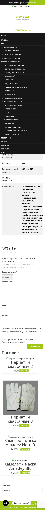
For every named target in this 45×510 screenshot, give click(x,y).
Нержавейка (10, 80)
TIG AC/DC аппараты (12, 54)
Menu (3, 35)
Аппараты (5, 43)
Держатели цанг (12, 134)
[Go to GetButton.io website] (6, 507)
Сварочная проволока (15, 69)
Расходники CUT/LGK (13, 102)
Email (5, 315)
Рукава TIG (9, 123)
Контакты (5, 149)
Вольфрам (9, 91)
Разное (4, 142)
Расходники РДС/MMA (13, 98)
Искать (6, 485)
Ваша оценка (9, 272)
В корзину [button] (24, 370)
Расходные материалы (14, 65)
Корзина (5, 145)
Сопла (7, 112)
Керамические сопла (14, 127)
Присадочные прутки (14, 73)
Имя (4, 305)
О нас (3, 152)
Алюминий (10, 76)
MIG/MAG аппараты (12, 51)
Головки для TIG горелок (16, 131)
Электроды (10, 94)
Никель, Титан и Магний (16, 87)
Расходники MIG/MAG (13, 105)
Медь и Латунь (11, 83)
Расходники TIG (11, 120)
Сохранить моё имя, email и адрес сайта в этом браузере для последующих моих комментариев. (22, 330)
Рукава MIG (9, 116)
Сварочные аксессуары (11, 62)
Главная (5, 40)
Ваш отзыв (7, 281)
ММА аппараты (10, 47)
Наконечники (11, 109)
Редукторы (6, 138)
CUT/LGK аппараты (12, 58)
